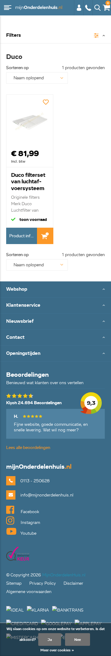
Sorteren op (17, 67)
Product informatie (23, 236)
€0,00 (105, 6)
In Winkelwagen (45, 236)
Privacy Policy (42, 583)
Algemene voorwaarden (28, 591)
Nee (77, 639)
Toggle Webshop (55, 289)
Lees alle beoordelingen (28, 447)
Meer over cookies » (57, 650)
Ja (49, 639)
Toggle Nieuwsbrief (55, 321)
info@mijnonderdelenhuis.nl (46, 495)
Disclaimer (73, 583)
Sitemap (14, 583)
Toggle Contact (55, 337)
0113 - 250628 (87, 10)
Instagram (29, 522)
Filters (13, 35)
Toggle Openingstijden (55, 353)
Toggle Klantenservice (55, 305)
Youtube (27, 533)
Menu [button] (7, 7)
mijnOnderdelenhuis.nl (38, 7)
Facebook (29, 511)
